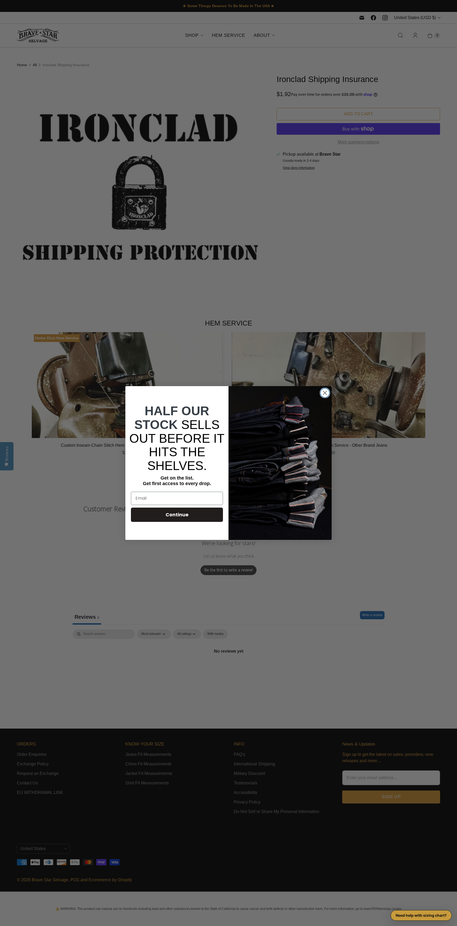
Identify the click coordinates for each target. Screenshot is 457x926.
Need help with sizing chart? (421, 915)
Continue (177, 514)
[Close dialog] (325, 392)
